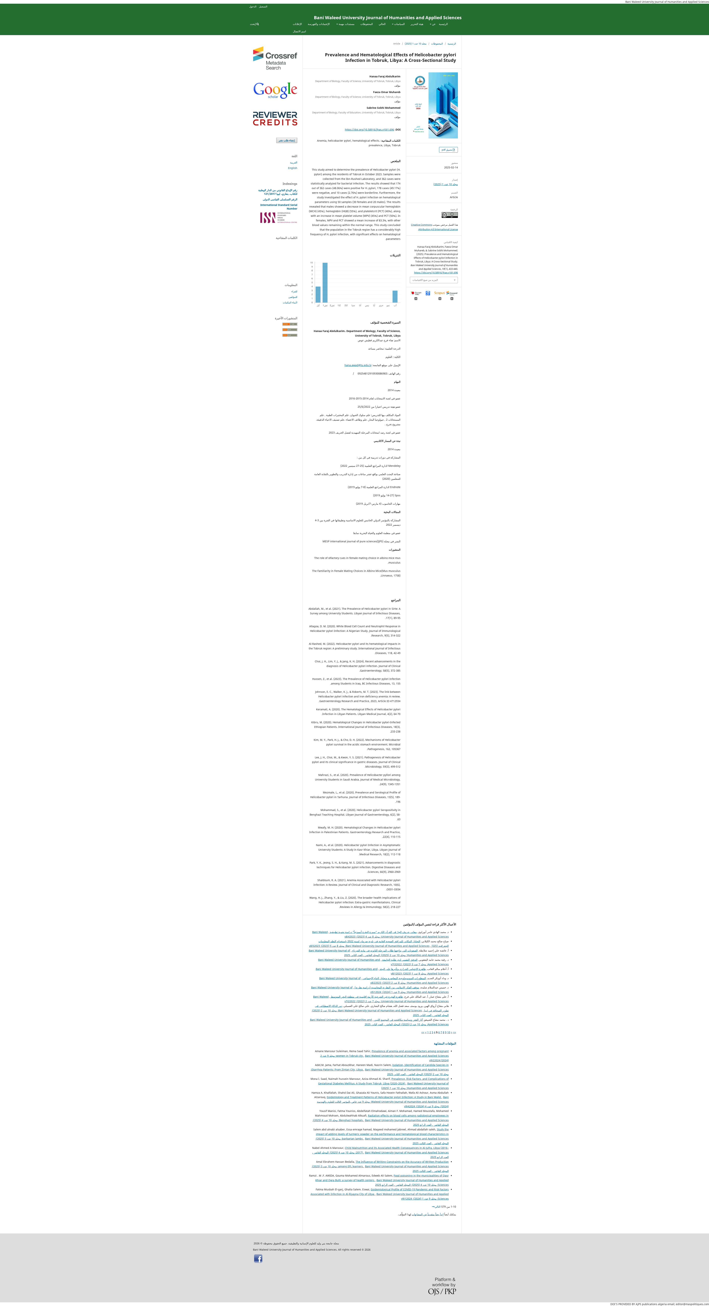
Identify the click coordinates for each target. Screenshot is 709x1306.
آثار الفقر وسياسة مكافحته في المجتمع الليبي (398, 1019)
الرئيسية (443, 24)
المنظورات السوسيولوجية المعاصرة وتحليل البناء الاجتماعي (394, 978)
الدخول (252, 6)
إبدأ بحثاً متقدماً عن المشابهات (427, 1214)
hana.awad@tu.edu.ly (358, 365)
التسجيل (263, 6)
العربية (293, 162)
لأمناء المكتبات (290, 302)
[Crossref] (275, 68)
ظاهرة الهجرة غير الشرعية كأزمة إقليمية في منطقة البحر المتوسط (366, 996)
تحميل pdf (447, 149)
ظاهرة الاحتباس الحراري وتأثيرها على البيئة (402, 969)
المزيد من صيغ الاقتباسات (425, 280)
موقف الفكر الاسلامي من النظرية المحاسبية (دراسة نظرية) (386, 987)
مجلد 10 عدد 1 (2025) (416, 43)
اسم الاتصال (299, 31)
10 (448, 1032)
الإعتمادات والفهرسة (319, 24)
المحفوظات (366, 24)
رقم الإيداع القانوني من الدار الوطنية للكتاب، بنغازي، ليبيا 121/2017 (277, 192)
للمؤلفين (292, 297)
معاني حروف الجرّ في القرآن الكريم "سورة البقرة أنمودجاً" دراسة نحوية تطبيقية (373, 932)
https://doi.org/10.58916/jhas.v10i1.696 (369, 129)
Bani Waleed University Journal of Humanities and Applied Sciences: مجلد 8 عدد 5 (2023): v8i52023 (369, 946)
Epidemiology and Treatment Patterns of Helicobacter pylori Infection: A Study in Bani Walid (384, 1097)
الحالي (382, 24)
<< (454, 1032)
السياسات (399, 24)
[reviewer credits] (275, 124)
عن (433, 24)
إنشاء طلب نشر (287, 140)
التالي (438, 1206)
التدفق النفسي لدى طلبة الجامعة (399, 959)
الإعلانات (297, 24)
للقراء (294, 291)
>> (422, 1032)
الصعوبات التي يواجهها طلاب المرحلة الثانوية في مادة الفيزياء (385, 950)
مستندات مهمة (346, 24)
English (292, 168)
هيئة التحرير (417, 24)
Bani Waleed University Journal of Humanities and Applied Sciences (388, 17)
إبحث (253, 24)
